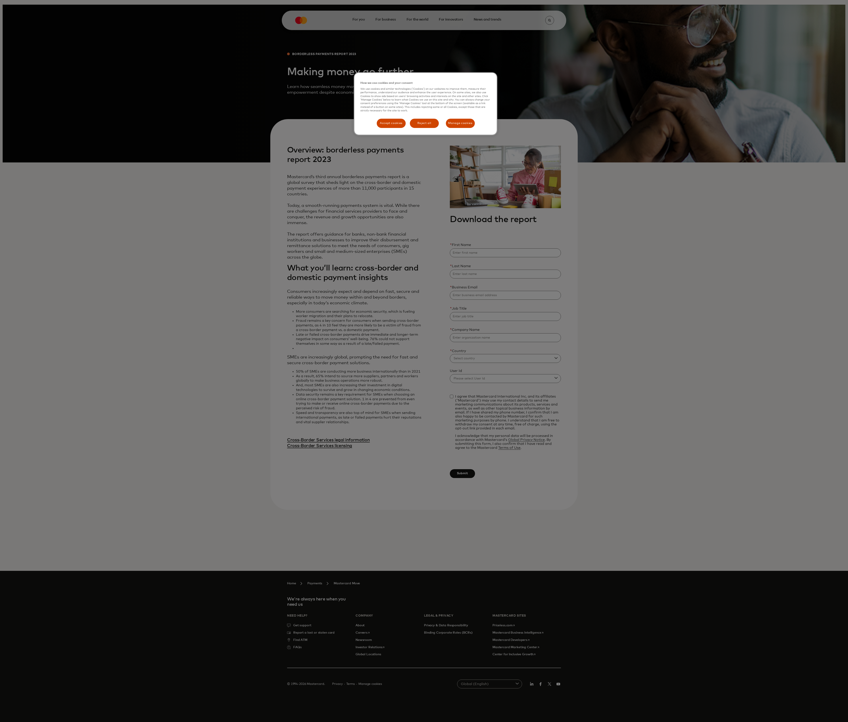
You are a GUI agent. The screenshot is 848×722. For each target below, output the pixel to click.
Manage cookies (460, 123)
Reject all (424, 123)
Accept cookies (391, 123)
